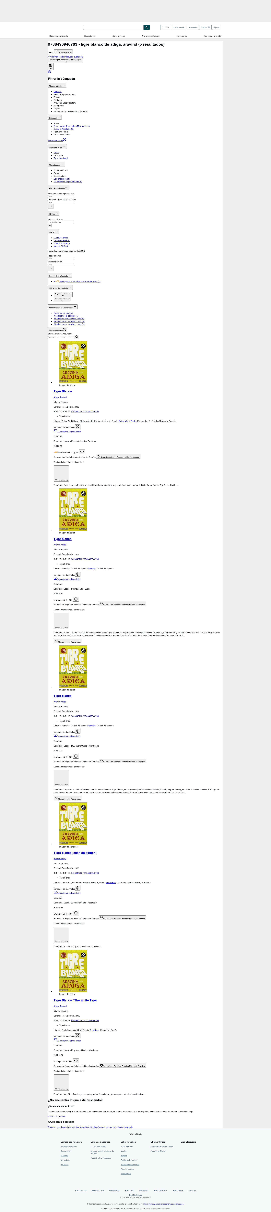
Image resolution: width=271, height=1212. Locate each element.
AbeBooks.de (114, 1190)
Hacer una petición (56, 1116)
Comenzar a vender (213, 36)
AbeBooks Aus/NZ (161, 1190)
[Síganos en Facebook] (182, 1146)
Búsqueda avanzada (58, 36)
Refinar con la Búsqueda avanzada (67, 56)
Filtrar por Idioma (55, 219)
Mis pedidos (65, 1160)
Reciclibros (94, 1030)
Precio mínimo (54, 255)
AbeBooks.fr (129, 1190)
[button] (138, 94)
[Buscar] (147, 27)
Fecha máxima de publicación (62, 199)
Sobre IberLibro (127, 1146)
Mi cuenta (64, 1155)
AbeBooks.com (80, 1190)
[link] (49, 72)
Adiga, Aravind (60, 397)
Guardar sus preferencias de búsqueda (115, 1127)
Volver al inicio (135, 1134)
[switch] (54, 281)
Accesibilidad (126, 1173)
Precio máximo (55, 261)
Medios (123, 1151)
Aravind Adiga (60, 544)
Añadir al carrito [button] (61, 480)
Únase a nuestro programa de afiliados (102, 1152)
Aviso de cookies (127, 1169)
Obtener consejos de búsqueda (62, 1127)
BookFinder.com (135, 1196)
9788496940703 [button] (65, 53)
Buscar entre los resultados (60, 333)
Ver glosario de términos (87, 1127)
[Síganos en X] (182, 1151)
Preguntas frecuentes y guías (162, 1146)
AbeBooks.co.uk (98, 1190)
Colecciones (89, 36)
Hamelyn (92, 568)
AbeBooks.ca (178, 1190)
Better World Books (127, 421)
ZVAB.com (192, 1190)
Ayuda (216, 27)
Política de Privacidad (129, 1160)
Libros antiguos (118, 36)
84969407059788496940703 (85, 411)
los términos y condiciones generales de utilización (163, 1204)
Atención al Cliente (158, 1151)
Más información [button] (56, 331)
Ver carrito (64, 1164)
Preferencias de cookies (130, 1164)
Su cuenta (193, 27)
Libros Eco (111, 882)
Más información (55, 140)
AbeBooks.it (143, 1190)
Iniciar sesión (178, 27)
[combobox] (65, 60)
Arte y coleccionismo (151, 36)
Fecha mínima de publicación (61, 193)
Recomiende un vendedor (101, 1158)
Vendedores (182, 36)
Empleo (124, 1155)
